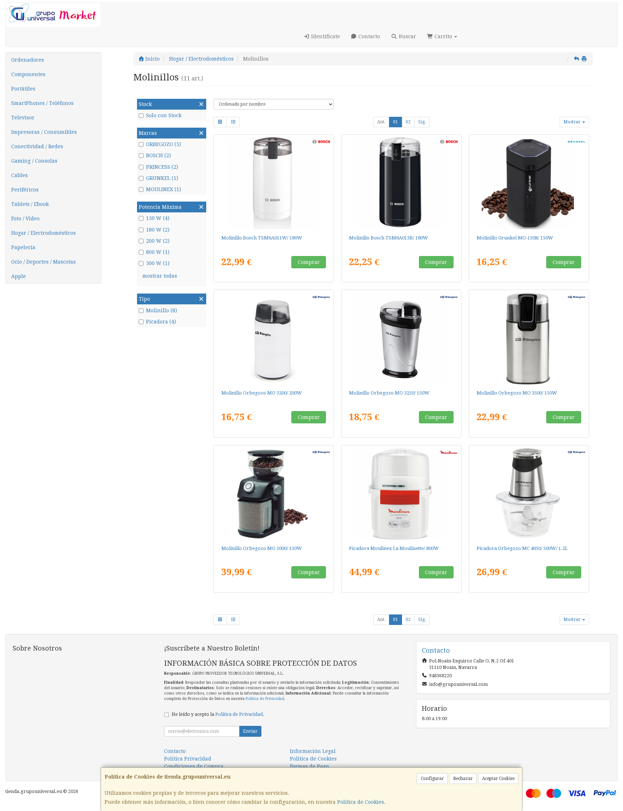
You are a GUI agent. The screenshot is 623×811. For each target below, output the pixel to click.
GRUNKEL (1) (162, 178)
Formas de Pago (309, 766)
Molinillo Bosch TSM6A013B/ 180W (388, 238)
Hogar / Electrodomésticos (43, 233)
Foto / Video (25, 218)
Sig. (422, 121)
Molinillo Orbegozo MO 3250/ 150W (389, 393)
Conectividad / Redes (37, 146)
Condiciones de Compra (194, 766)
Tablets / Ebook (30, 204)
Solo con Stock (163, 115)
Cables (19, 175)
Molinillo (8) (161, 310)
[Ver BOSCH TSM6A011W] (274, 183)
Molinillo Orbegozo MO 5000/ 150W (261, 548)
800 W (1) (157, 252)
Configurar (432, 778)
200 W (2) (157, 241)
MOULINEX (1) (163, 189)
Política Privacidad (187, 759)
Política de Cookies (360, 802)
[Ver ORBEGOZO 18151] (529, 494)
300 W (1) (157, 263)
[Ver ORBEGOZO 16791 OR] (274, 338)
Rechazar (463, 778)
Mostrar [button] (573, 121)
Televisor (23, 117)
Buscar (406, 36)
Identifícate (325, 36)
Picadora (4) (161, 322)
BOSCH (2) (158, 155)
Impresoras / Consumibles (44, 132)
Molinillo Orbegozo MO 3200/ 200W (261, 393)
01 (395, 121)
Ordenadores (27, 60)
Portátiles (23, 89)
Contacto (368, 36)
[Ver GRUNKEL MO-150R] (529, 183)
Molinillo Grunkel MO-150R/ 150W (515, 238)
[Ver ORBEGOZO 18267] (274, 494)
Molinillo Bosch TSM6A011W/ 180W (261, 238)
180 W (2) (157, 230)
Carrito (443, 36)
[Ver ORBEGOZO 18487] (529, 338)
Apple (18, 276)
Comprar (309, 262)
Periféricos (25, 190)
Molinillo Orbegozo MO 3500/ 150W (517, 393)
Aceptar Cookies (498, 778)
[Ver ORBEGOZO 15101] (401, 338)
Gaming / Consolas (34, 161)
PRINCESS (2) (162, 167)
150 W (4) (157, 218)
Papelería (23, 247)
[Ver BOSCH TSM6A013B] (401, 183)
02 (408, 121)
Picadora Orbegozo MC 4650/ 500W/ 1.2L (522, 548)
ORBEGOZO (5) (163, 144)
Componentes (28, 74)
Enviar (250, 731)
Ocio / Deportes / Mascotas (43, 262)
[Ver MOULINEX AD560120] (401, 494)
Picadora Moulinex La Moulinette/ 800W (394, 548)
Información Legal (313, 751)
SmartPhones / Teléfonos (42, 103)
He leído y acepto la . (218, 714)
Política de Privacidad (265, 699)
